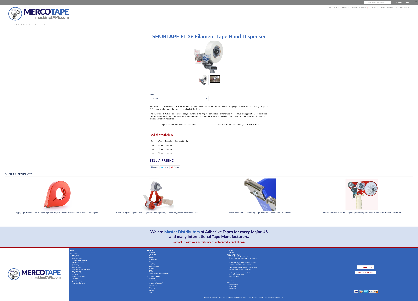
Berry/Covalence (154, 266)
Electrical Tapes (76, 257)
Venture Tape (153, 264)
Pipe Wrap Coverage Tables (236, 274)
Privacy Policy (242, 297)
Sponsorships (232, 288)
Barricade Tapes (76, 271)
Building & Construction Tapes (81, 269)
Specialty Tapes (76, 280)
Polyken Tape (153, 285)
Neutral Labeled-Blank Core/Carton (159, 273)
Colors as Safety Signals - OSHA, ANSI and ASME (243, 267)
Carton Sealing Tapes (78, 262)
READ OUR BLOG (365, 272)
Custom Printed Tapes (78, 283)
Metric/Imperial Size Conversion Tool (239, 273)
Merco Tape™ (153, 252)
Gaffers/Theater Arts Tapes (79, 260)
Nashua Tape (152, 254)
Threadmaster (153, 259)
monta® (151, 268)
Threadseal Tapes (77, 258)
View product (56, 197)
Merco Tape (152, 278)
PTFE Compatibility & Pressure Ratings (240, 264)
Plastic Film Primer (234, 276)
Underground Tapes (77, 273)
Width (153, 94)
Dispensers (75, 264)
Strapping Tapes (76, 265)
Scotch (151, 272)
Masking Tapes (76, 267)
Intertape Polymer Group (156, 282)
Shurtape (151, 256)
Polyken (151, 263)
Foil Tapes (75, 274)
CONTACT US (366, 267)
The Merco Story (233, 284)
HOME (72, 250)
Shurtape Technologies (155, 283)
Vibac (150, 270)
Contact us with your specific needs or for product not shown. (209, 241)
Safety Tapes (75, 278)
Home (10, 25)
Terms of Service (252, 297)
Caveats (261, 297)
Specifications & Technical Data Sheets (240, 257)
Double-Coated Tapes (78, 276)
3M (150, 261)
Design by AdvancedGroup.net (274, 297)
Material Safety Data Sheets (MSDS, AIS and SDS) (243, 258)
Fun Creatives (233, 286)
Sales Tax (231, 280)
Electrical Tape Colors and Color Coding (240, 269)
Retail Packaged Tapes (78, 282)
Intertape (151, 257)
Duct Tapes (75, 255)
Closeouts (231, 252)
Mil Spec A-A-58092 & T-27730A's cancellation (242, 262)
